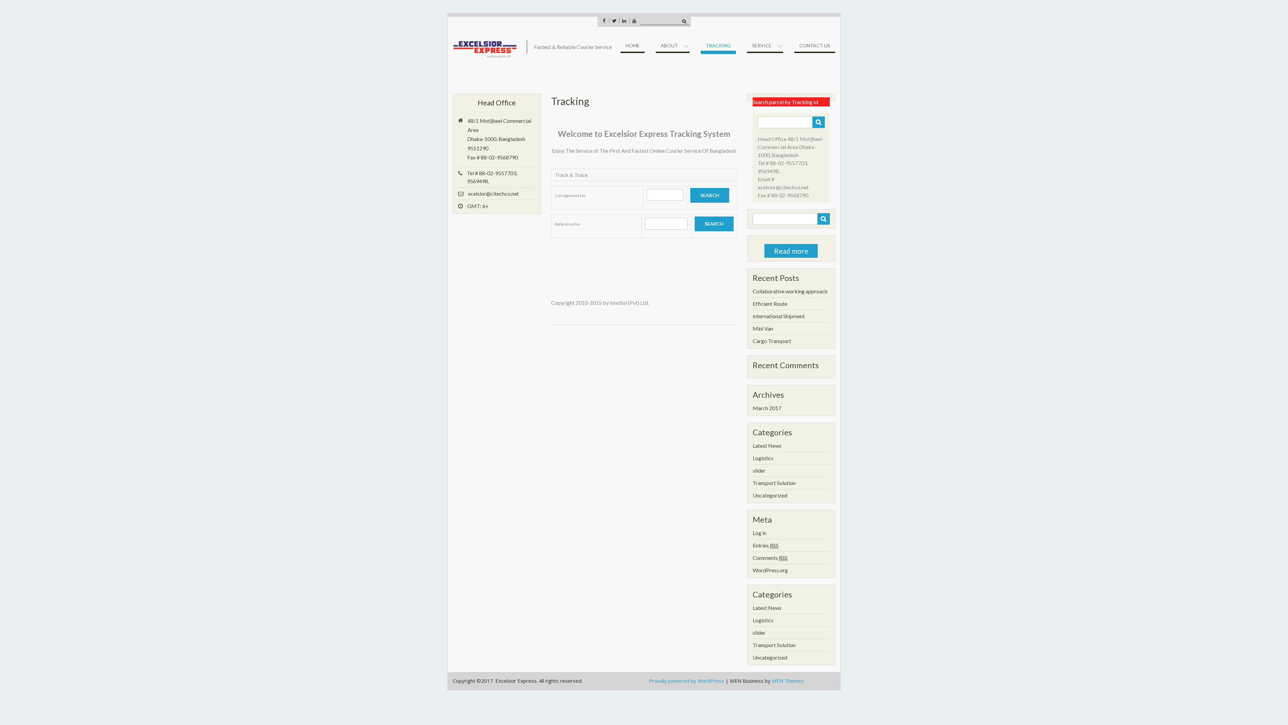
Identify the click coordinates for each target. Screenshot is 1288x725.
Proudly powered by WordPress (686, 680)
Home (633, 45)
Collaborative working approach (790, 291)
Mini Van (763, 328)
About (669, 45)
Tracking (718, 45)
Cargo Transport (772, 341)
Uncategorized (770, 495)
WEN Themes (788, 680)
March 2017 (767, 408)
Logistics (763, 458)
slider (759, 470)
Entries (766, 545)
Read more (791, 251)
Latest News (767, 445)
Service (761, 45)
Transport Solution (774, 483)
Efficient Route (770, 303)
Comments (770, 557)
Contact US (814, 45)
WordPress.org (770, 570)
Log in (759, 533)
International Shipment (779, 316)
